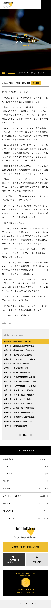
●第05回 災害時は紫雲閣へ (16, 426)
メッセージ (11, 73)
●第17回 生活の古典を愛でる (17, 372)
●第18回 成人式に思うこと (16, 368)
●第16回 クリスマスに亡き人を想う (20, 377)
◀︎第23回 (6, 323)
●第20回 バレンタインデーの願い (19, 359)
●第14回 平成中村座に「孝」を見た (20, 386)
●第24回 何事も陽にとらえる (17, 341)
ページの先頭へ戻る (25, 451)
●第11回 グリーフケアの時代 (17, 399)
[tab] (20, 435)
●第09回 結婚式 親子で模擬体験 (19, 408)
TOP (3, 73)
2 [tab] (26, 435)
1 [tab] (24, 435)
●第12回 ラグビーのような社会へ (19, 395)
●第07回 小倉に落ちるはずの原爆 (19, 417)
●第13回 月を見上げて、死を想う (19, 390)
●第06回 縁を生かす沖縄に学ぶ (18, 421)
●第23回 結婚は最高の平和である (19, 346)
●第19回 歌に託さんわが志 (16, 364)
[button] (46, 4)
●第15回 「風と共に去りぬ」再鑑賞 (20, 381)
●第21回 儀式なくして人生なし (18, 355)
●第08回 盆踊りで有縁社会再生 (18, 412)
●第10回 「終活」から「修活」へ (19, 404)
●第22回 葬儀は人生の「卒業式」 (19, 350)
